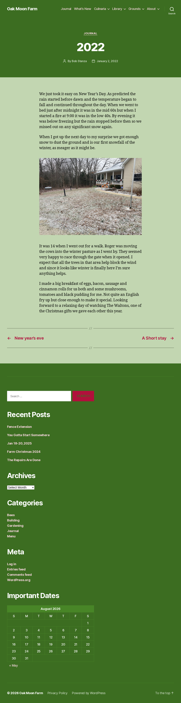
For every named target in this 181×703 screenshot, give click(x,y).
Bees (11, 515)
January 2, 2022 (107, 61)
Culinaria (100, 9)
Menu (11, 536)
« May (13, 665)
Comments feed (19, 574)
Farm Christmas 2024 (23, 452)
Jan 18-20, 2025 (19, 443)
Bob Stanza (79, 61)
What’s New (82, 9)
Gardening (15, 525)
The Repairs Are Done (23, 460)
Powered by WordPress (89, 693)
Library (117, 9)
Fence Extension (19, 427)
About (151, 9)
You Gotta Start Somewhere (28, 435)
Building (13, 520)
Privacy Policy (57, 693)
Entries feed (16, 569)
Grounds (135, 9)
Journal (66, 9)
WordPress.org (18, 580)
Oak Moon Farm (22, 9)
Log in (11, 564)
